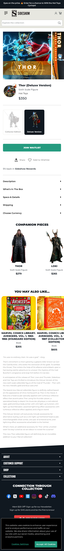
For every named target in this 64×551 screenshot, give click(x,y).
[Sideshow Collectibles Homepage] (21, 13)
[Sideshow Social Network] (28, 496)
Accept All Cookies (46, 544)
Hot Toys (23, 93)
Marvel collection (24, 437)
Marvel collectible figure (27, 390)
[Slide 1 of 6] (27, 56)
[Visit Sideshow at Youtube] (21, 496)
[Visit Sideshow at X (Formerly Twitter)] (15, 496)
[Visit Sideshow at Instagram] (34, 496)
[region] (31, 534)
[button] (39, 160)
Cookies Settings (20, 544)
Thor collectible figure (20, 434)
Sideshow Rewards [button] (25, 168)
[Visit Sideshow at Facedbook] (9, 496)
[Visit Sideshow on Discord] (53, 496)
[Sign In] (56, 13)
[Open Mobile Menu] (5, 13)
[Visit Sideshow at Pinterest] (40, 496)
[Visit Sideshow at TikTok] (47, 496)
